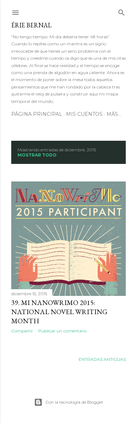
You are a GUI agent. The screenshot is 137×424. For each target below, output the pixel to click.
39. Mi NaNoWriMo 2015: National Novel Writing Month (59, 311)
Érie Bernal (31, 25)
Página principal (36, 114)
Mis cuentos (84, 114)
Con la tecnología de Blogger (74, 402)
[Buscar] (121, 11)
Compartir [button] (22, 330)
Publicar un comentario (62, 330)
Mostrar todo (37, 155)
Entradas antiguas (102, 359)
